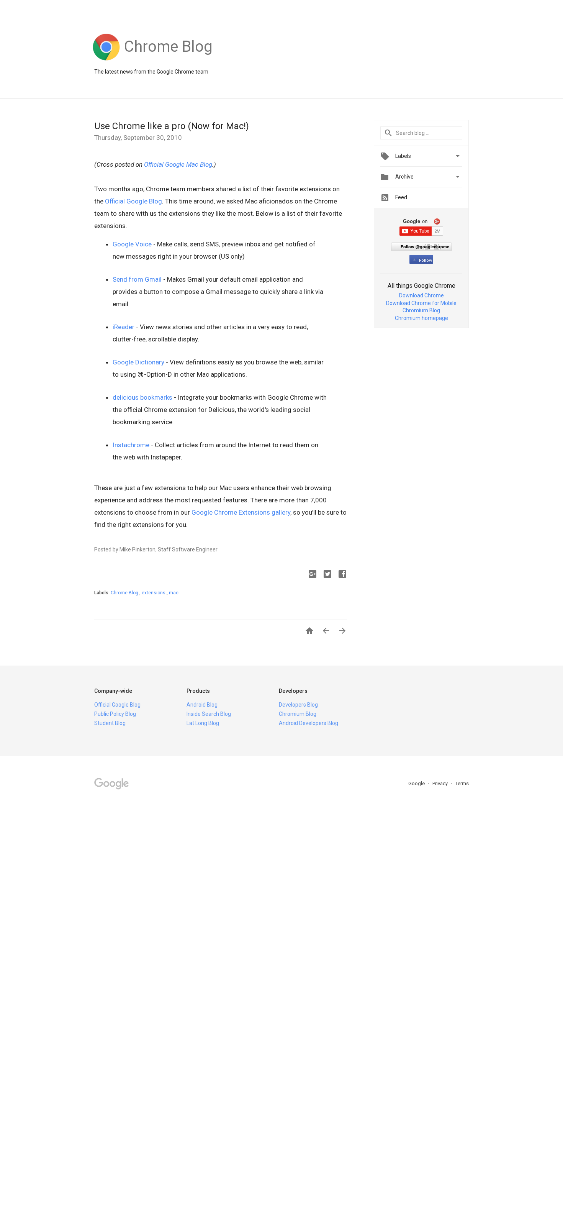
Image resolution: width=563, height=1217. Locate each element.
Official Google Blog (133, 201)
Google (417, 783)
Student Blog (110, 723)
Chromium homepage (421, 318)
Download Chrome (421, 295)
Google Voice (132, 244)
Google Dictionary (138, 362)
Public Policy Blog (115, 714)
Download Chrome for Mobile (421, 303)
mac (173, 592)
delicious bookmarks (142, 397)
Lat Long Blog (203, 723)
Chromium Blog (421, 310)
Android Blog (202, 705)
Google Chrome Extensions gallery (240, 512)
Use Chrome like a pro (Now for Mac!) (171, 126)
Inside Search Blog (209, 714)
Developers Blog (298, 705)
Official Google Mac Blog (178, 164)
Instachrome (131, 445)
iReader (123, 327)
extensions (154, 592)
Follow (425, 260)
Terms (462, 783)
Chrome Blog (125, 592)
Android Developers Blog (308, 723)
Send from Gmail (137, 279)
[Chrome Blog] (168, 60)
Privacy (440, 783)
